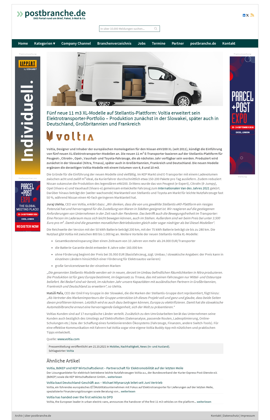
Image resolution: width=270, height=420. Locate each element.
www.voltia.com (68, 339)
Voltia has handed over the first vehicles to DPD (80, 397)
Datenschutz (231, 415)
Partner (178, 43)
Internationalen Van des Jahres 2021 (183, 188)
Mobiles (114, 346)
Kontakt (228, 43)
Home (23, 43)
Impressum (248, 415)
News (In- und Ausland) (154, 346)
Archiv (19, 415)
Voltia (70, 351)
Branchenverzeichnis (114, 43)
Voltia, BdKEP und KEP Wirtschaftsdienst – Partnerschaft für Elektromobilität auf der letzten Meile (115, 368)
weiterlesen (115, 377)
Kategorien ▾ (44, 43)
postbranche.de (203, 43)
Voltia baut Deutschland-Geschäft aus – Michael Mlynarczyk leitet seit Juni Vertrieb (104, 382)
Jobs (142, 43)
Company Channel (76, 43)
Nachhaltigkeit (130, 346)
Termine (158, 43)
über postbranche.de (38, 415)
